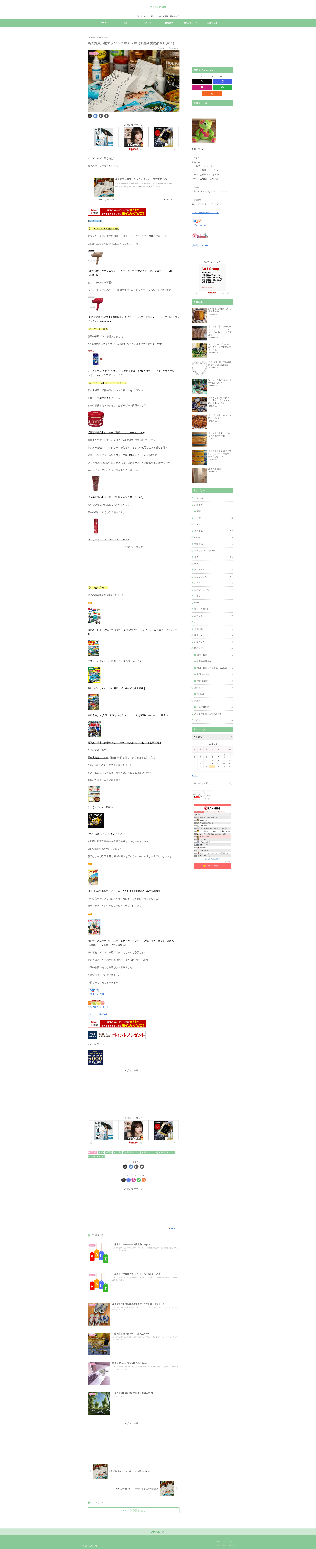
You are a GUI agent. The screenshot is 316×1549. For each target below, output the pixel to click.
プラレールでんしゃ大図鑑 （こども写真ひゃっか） (115, 661)
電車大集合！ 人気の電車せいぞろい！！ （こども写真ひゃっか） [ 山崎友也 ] (128, 715)
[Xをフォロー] (123, 1180)
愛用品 (109, 1152)
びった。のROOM (97, 1014)
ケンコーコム (101, 329)
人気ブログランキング (98, 1007)
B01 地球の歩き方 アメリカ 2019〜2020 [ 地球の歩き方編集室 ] (124, 891)
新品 (102, 1152)
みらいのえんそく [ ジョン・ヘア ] (106, 833)
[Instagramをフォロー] (128, 1180)
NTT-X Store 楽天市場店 (106, 228)
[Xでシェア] (90, 116)
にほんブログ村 (96, 994)
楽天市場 (93, 1152)
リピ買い (118, 1152)
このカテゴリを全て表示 (212, 859)
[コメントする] (106, 116)
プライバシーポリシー (224, 1541)
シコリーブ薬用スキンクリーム (104, 398)
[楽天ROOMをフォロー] (133, 1180)
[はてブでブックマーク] (95, 116)
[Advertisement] (133, 566)
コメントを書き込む (133, 1510)
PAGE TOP (159, 1531)
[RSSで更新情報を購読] (144, 1180)
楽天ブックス (101, 587)
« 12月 (195, 776)
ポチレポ (172, 1152)
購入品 (163, 1152)
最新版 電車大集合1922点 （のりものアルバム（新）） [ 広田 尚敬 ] (124, 742)
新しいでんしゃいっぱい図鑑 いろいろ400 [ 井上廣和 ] (116, 688)
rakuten (92, 1156)
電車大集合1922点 (97, 757)
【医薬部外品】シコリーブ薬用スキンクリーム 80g (115, 497)
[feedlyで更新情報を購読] (139, 1180)
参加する (227, 861)
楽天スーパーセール (150, 1152)
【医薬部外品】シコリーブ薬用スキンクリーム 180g (116, 432)
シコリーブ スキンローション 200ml (108, 539)
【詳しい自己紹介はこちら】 (205, 212)
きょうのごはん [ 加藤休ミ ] (102, 807)
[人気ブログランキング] (200, 235)
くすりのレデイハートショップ (110, 383)
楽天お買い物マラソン (132, 1152)
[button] (101, 116)
